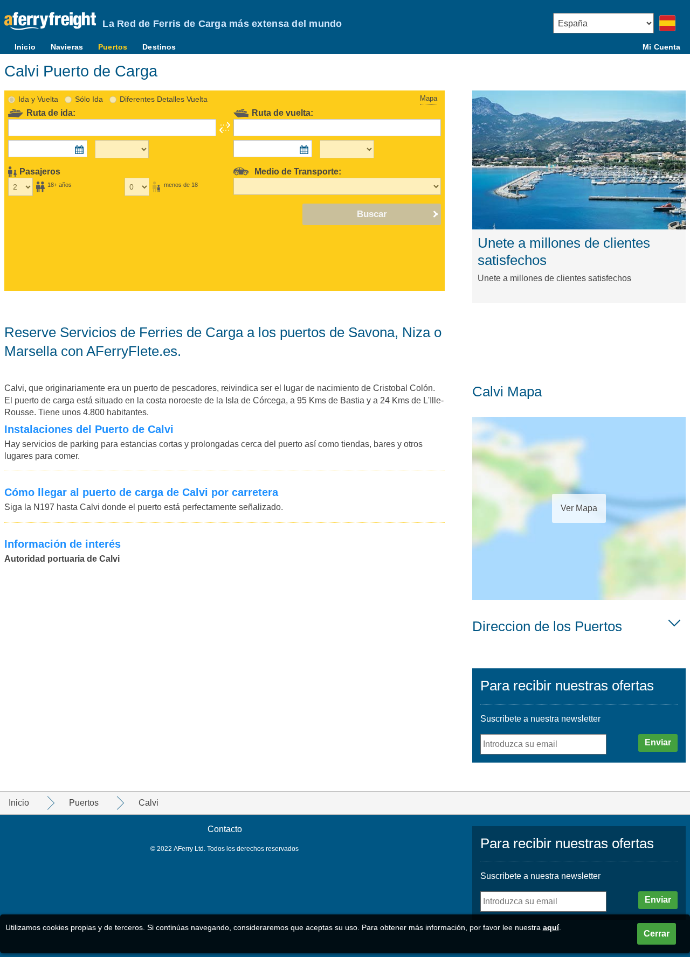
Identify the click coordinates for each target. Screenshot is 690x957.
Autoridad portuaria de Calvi (62, 558)
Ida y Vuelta (38, 99)
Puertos (112, 47)
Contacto (225, 829)
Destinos (159, 47)
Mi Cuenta (661, 47)
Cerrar (657, 933)
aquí (551, 927)
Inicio (25, 47)
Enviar (658, 742)
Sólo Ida (89, 99)
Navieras (67, 47)
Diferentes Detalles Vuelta (164, 99)
